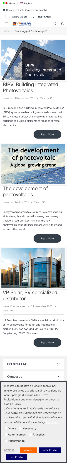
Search (55, 24)
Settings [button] (9, 450)
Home (6, 31)
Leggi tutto (52, 422)
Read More (47, 134)
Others (12, 428)
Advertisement (17, 434)
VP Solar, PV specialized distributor (30, 295)
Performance (16, 440)
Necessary (29, 428)
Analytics (39, 434)
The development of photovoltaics (25, 191)
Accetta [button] (28, 450)
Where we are (20, 16)
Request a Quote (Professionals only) (26, 10)
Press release (17, 306)
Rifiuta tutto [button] (17, 456)
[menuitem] (9, 3)
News (6, 98)
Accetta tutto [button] (50, 450)
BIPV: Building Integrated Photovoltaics (30, 87)
